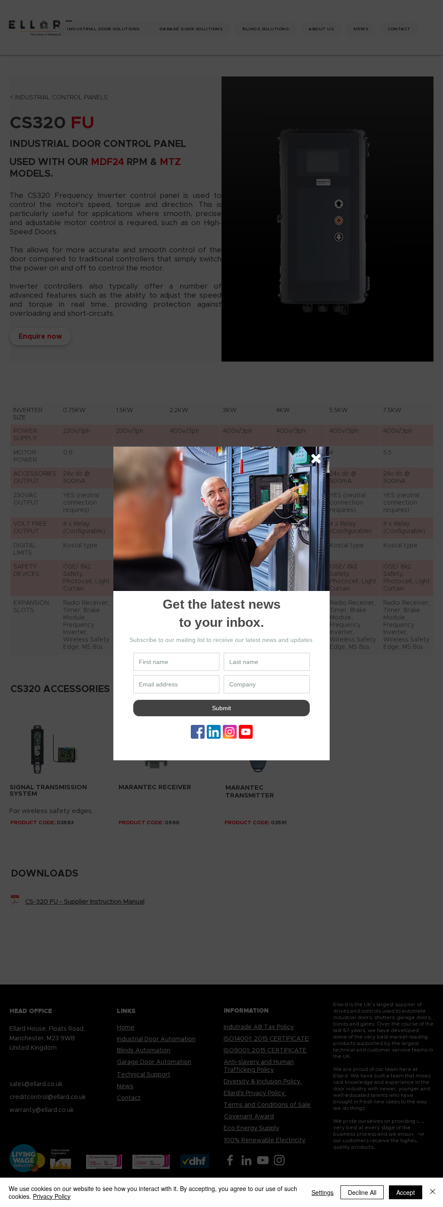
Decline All (362, 1192)
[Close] (432, 1192)
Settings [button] (322, 1192)
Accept (405, 1192)
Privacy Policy (52, 1196)
